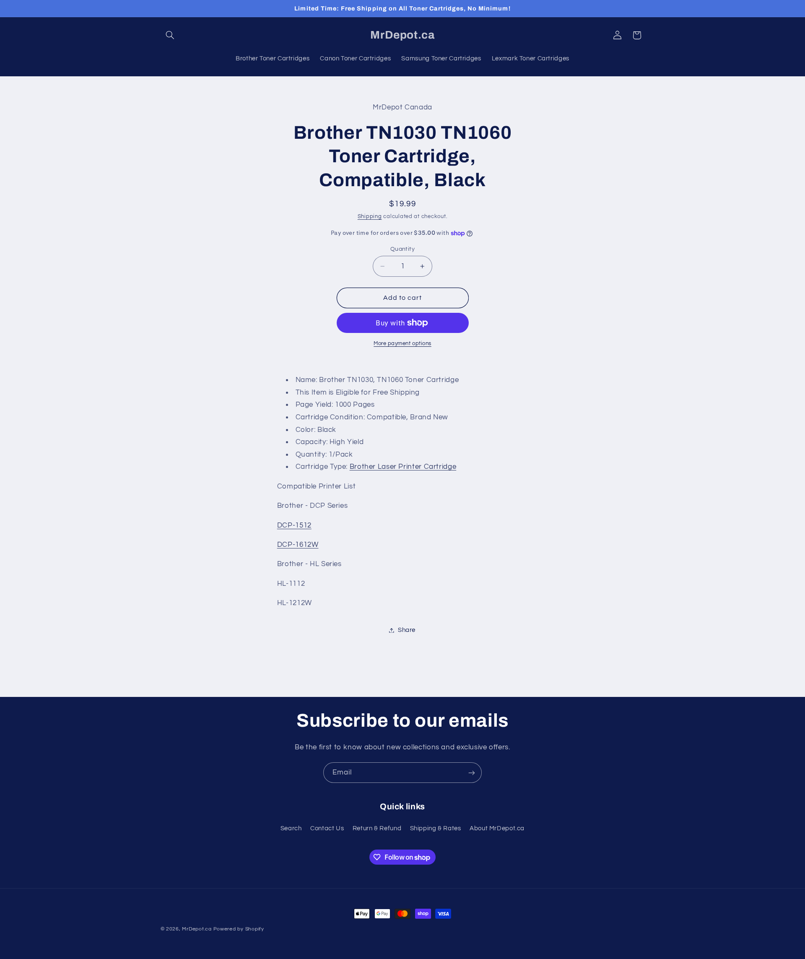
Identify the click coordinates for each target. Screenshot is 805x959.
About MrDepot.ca (497, 828)
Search (291, 828)
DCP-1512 (294, 525)
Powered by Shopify (238, 929)
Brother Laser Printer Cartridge (403, 466)
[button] (170, 35)
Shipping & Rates (435, 828)
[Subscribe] (471, 772)
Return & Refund (377, 828)
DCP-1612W (298, 544)
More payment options (402, 343)
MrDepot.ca (196, 929)
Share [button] (406, 630)
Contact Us (327, 828)
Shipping (370, 216)
